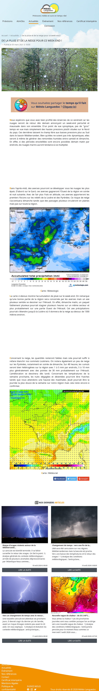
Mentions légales (10, 683)
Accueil (5, 35)
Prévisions (7, 21)
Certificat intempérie (87, 21)
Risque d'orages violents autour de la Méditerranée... (19, 546)
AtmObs (21, 21)
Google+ (84, 478)
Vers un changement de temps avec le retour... (23, 615)
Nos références (64, 21)
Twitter (72, 478)
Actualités (33, 21)
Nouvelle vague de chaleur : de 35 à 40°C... (71, 615)
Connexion (49, 25)
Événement (47, 21)
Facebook (60, 478)
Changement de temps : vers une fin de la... (71, 545)
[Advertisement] (49, 166)
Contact (5, 677)
